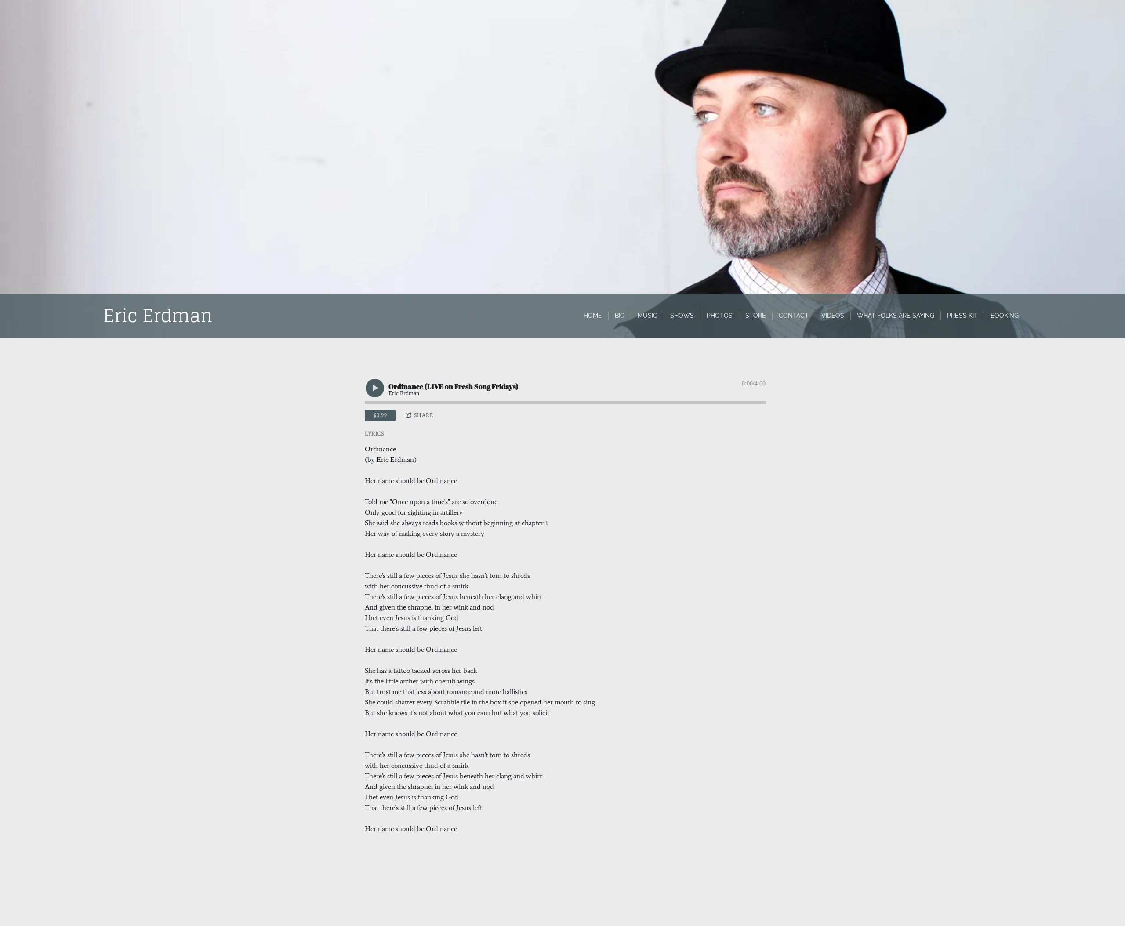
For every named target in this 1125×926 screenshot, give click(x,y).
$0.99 (380, 415)
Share (423, 415)
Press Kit (962, 315)
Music (647, 315)
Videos (832, 315)
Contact (794, 315)
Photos (720, 315)
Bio (620, 315)
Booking (1005, 315)
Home (593, 315)
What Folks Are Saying (895, 315)
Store (755, 315)
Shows (682, 315)
